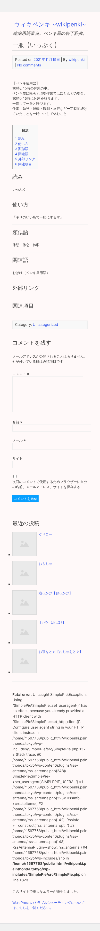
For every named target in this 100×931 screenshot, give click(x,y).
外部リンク (25, 159)
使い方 (21, 144)
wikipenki (76, 59)
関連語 (21, 154)
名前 (17, 422)
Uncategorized (45, 324)
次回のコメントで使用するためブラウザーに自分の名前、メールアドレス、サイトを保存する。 (49, 484)
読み (20, 138)
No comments (29, 65)
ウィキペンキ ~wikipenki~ (50, 24)
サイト (17, 458)
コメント (20, 374)
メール (19, 440)
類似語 (21, 149)
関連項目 (23, 164)
